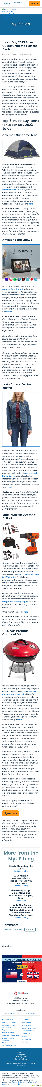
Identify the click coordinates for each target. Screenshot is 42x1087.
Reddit (13, 951)
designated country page (14, 601)
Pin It (22, 951)
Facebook (4, 951)
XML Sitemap (21, 1066)
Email (18, 951)
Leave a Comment (13, 929)
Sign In (30, 930)
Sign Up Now (10, 813)
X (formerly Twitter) (21, 1057)
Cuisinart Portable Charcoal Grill (19, 693)
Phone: (11, 1014)
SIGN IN (7, 3)
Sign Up (5, 1030)
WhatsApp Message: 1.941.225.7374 (21, 1003)
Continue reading (21, 871)
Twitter (9, 951)
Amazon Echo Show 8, (12, 289)
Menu (38, 8)
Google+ (27, 951)
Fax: (30, 1014)
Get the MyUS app (21, 1059)
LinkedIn (31, 951)
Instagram (21, 1055)
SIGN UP (34, 3)
